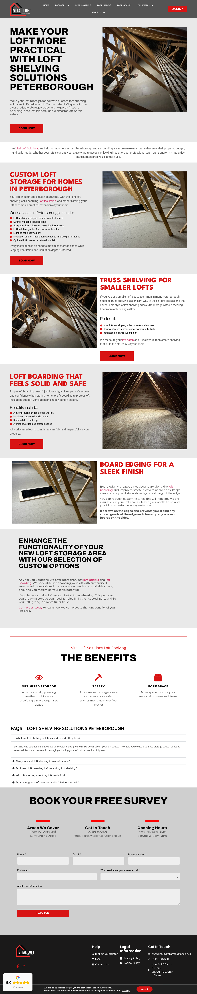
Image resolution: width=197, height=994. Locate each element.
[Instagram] (23, 966)
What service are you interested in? (120, 870)
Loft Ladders (104, 5)
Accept (144, 989)
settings (126, 990)
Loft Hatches (124, 5)
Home (46, 5)
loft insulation (48, 201)
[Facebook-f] (18, 966)
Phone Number (136, 854)
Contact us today (30, 607)
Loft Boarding (83, 5)
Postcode (22, 870)
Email (76, 854)
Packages (60, 5)
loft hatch (128, 339)
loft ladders (91, 580)
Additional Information (29, 886)
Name (20, 854)
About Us (96, 13)
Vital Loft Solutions (27, 148)
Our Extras (144, 5)
